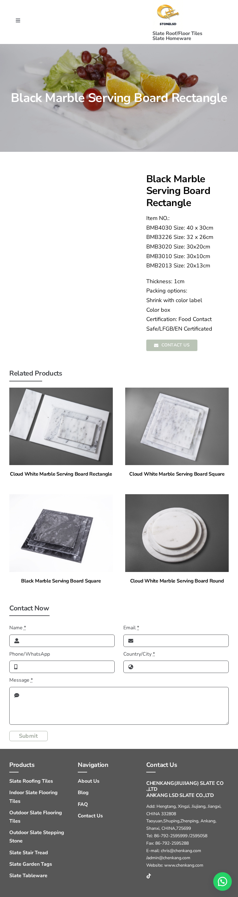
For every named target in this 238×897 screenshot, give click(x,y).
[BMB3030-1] (61, 496)
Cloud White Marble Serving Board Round (177, 581)
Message (21, 680)
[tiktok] (148, 875)
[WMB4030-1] (61, 390)
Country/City (139, 654)
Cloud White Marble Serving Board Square (177, 474)
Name (17, 627)
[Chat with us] (222, 881)
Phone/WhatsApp (29, 654)
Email (131, 627)
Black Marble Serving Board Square (61, 581)
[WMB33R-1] (177, 496)
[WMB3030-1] (177, 390)
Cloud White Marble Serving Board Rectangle (61, 474)
